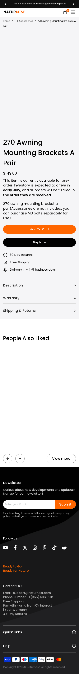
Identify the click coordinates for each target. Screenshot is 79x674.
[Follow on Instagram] (34, 547)
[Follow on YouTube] (5, 547)
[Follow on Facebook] (15, 547)
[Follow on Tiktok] (54, 547)
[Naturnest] (39, 4)
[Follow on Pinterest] (44, 547)
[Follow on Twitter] (25, 547)
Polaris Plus (12, 441)
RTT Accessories (23, 21)
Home (6, 21)
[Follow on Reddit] (64, 547)
